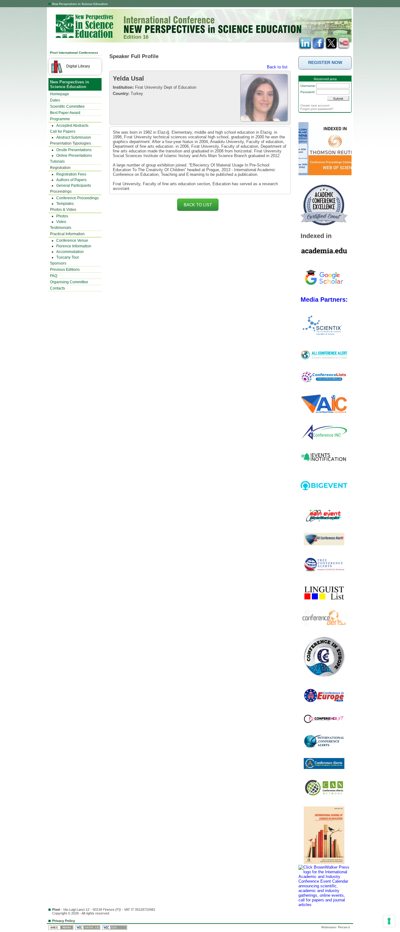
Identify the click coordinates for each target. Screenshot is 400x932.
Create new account (314, 105)
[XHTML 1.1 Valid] (88, 927)
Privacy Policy (63, 921)
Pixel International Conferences (74, 52)
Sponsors (58, 263)
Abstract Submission (73, 137)
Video (61, 222)
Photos (62, 216)
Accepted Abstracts (72, 125)
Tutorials (57, 161)
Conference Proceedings (77, 198)
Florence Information (73, 246)
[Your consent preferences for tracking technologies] (389, 921)
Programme (60, 119)
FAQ (53, 276)
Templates (65, 203)
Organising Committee (69, 282)
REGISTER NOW (325, 62)
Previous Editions (65, 269)
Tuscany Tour (67, 257)
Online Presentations (74, 155)
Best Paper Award (65, 113)
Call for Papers (62, 131)
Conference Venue (72, 240)
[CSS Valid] (115, 927)
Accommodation (70, 252)
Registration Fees (71, 174)
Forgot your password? (316, 109)
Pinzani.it (344, 927)
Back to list (277, 67)
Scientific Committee (67, 106)
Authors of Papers (71, 180)
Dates (55, 100)
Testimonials (60, 228)
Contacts (57, 288)
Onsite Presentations (74, 150)
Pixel (56, 909)
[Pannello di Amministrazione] (61, 927)
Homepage (59, 94)
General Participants (73, 185)
